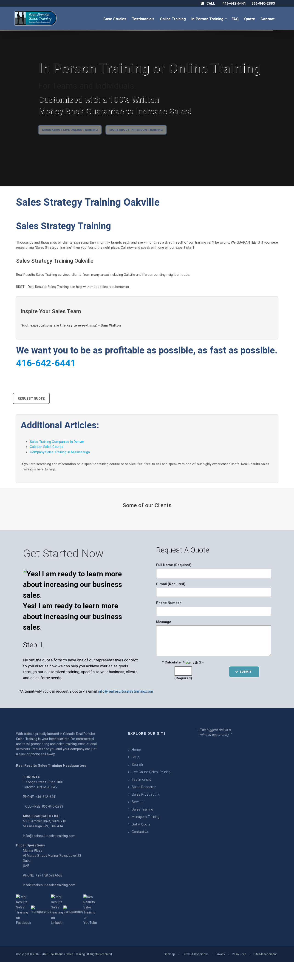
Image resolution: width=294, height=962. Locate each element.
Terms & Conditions (195, 954)
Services (138, 802)
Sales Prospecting (146, 794)
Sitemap (169, 954)
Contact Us (140, 832)
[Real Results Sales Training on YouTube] (90, 910)
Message (163, 622)
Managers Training (145, 817)
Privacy (220, 954)
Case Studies (115, 19)
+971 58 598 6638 (49, 875)
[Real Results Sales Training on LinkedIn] (57, 910)
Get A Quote (141, 824)
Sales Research (144, 787)
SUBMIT (247, 671)
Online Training (173, 19)
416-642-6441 (234, 3)
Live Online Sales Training (151, 772)
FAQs (135, 757)
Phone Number (168, 603)
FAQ (236, 19)
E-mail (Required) (170, 584)
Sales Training (142, 809)
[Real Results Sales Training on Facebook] (23, 910)
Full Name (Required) (174, 565)
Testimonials (143, 19)
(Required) (183, 678)
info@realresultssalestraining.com (125, 691)
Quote (250, 19)
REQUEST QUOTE (31, 398)
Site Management (265, 954)
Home (136, 750)
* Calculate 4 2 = (183, 662)
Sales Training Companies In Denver (57, 442)
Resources (239, 954)
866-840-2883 (263, 3)
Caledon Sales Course (46, 447)
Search (137, 765)
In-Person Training (208, 19)
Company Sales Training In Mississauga (60, 452)
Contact (268, 19)
